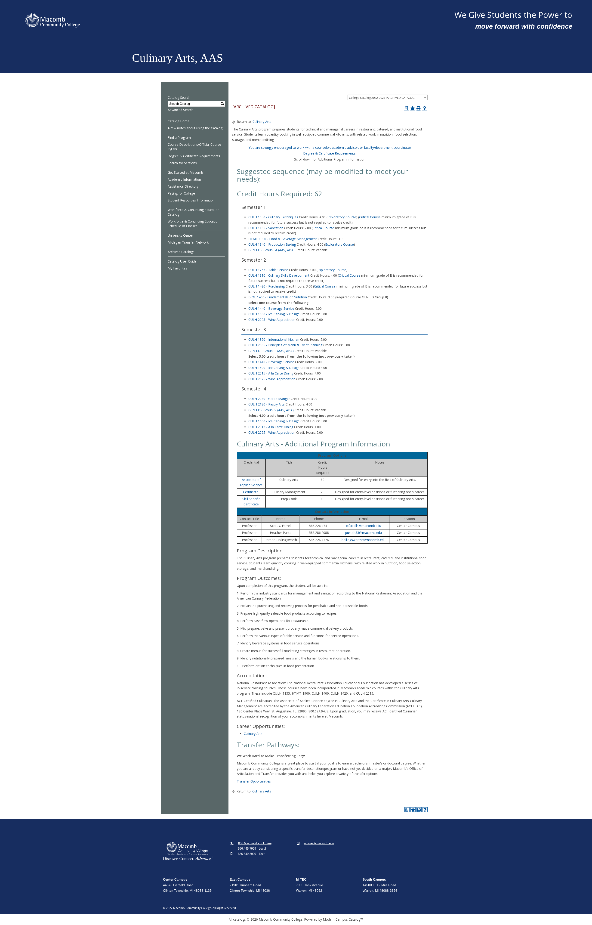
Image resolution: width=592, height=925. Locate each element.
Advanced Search (180, 110)
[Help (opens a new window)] (424, 108)
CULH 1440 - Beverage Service (271, 308)
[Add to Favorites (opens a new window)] (412, 108)
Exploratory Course (341, 217)
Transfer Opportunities (254, 781)
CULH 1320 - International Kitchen (273, 339)
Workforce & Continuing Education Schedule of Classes (193, 223)
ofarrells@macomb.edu (363, 525)
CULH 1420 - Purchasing (266, 286)
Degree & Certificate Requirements (194, 156)
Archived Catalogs (181, 252)
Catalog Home (178, 121)
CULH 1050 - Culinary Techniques (273, 217)
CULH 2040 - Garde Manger (269, 398)
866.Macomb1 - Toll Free (254, 843)
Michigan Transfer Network (188, 242)
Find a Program (179, 137)
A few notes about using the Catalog (195, 128)
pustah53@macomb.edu (363, 532)
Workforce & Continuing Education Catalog (193, 212)
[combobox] (388, 97)
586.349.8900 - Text (251, 854)
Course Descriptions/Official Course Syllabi (194, 146)
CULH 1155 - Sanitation (265, 228)
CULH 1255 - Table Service (268, 270)
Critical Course (370, 217)
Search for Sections (182, 163)
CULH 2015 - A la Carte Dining (270, 373)
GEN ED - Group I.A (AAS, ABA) (271, 250)
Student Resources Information (191, 200)
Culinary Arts (262, 121)
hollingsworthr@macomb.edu (363, 540)
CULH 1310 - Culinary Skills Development (278, 275)
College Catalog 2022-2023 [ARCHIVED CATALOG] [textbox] (382, 98)
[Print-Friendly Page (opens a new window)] (418, 108)
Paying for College (181, 193)
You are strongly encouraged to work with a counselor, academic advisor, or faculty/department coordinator (330, 147)
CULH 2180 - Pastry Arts (266, 404)
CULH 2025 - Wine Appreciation (271, 319)
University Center (180, 235)
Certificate (250, 492)
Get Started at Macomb (185, 172)
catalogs (239, 919)
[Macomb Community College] (236, 20)
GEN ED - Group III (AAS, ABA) (271, 351)
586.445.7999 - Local (252, 848)
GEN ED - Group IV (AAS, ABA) (271, 410)
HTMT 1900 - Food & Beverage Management (282, 239)
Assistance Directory (183, 186)
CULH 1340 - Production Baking (272, 244)
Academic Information (184, 179)
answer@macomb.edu (319, 843)
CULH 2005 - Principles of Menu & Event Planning (285, 345)
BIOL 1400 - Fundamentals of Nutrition (277, 297)
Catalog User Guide (182, 261)
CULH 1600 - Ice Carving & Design (273, 314)
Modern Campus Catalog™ (343, 919)
